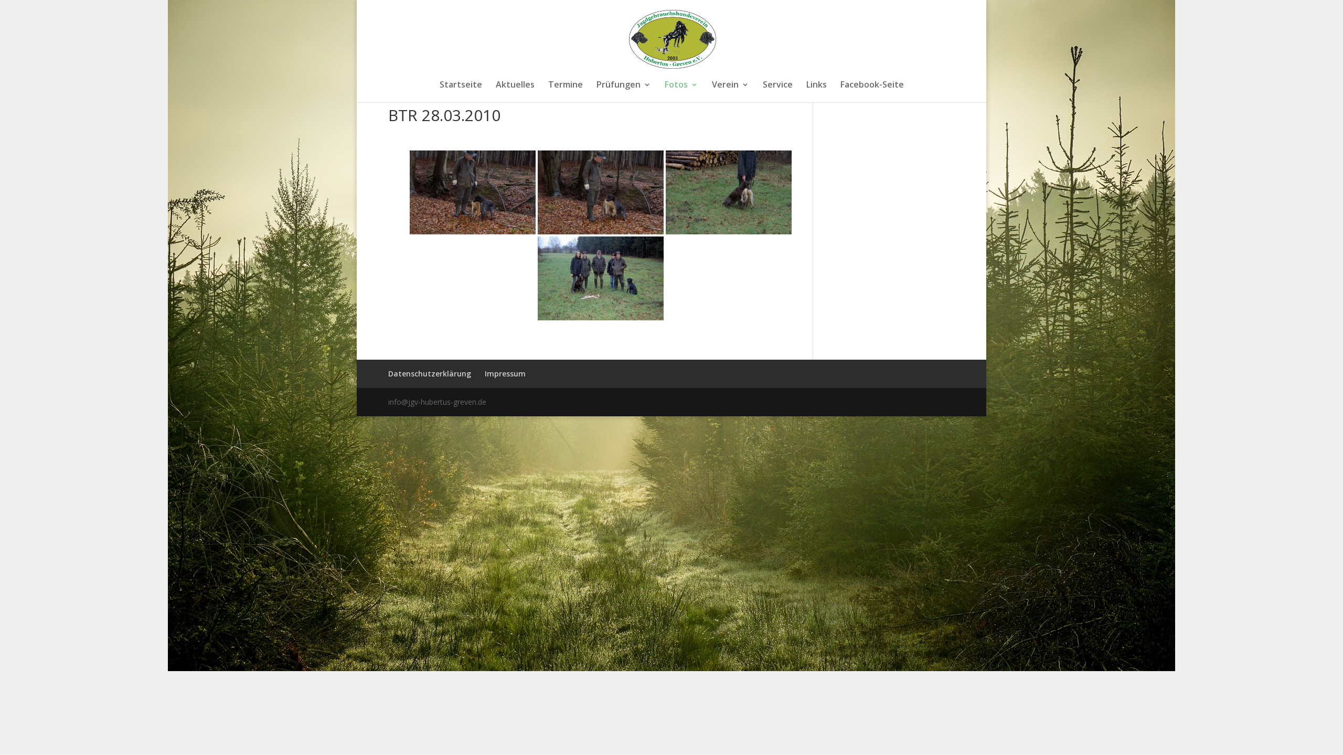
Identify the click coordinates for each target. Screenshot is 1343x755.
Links (816, 85)
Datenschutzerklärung (429, 374)
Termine (565, 85)
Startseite (461, 85)
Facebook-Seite (872, 85)
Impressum (505, 374)
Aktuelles (515, 85)
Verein (725, 85)
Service (778, 85)
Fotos (676, 85)
